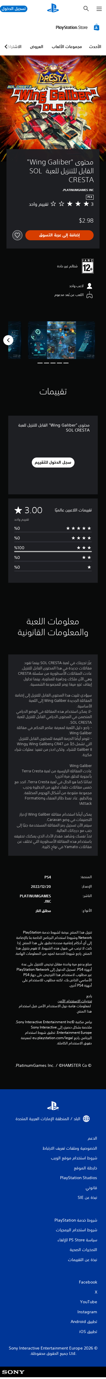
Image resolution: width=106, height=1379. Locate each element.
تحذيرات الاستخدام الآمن (75, 1001)
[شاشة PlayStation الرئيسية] (53, 9)
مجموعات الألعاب (67, 46)
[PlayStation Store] (78, 27)
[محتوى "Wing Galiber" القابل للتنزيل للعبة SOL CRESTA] (61, 340)
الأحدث (95, 46)
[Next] (8, 340)
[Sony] (13, 1375)
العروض (36, 46)
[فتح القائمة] (99, 9)
